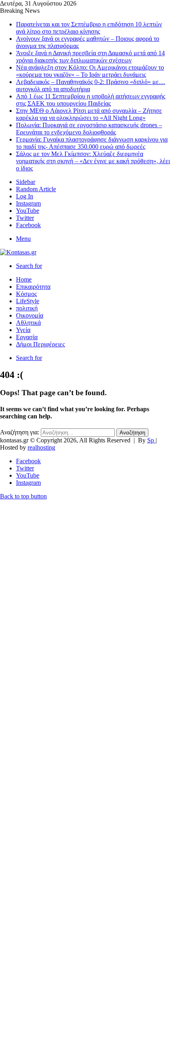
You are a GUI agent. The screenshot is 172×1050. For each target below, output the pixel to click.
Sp (151, 440)
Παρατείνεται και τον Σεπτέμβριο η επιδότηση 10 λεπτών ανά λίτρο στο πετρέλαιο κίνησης (89, 28)
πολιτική (27, 308)
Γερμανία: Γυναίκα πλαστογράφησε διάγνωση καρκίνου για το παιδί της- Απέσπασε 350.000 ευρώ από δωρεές (92, 143)
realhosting (41, 447)
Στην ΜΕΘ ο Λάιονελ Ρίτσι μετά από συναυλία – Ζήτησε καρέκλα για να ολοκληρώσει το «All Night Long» (89, 114)
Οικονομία (29, 315)
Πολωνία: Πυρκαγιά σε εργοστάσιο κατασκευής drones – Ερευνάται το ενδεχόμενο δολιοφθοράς (89, 129)
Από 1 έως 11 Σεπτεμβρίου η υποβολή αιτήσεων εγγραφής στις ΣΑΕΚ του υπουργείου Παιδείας (90, 100)
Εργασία (27, 337)
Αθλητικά (28, 322)
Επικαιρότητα (33, 286)
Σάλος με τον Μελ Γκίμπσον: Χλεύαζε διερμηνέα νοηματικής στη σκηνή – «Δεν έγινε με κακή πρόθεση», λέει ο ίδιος (93, 161)
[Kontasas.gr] (18, 252)
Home (24, 279)
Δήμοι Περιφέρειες (40, 344)
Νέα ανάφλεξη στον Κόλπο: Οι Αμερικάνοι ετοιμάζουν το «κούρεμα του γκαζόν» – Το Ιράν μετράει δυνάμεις (90, 71)
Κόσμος (26, 293)
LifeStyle (27, 301)
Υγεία (23, 329)
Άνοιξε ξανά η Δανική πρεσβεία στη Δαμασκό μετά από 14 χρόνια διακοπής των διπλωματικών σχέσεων (90, 57)
